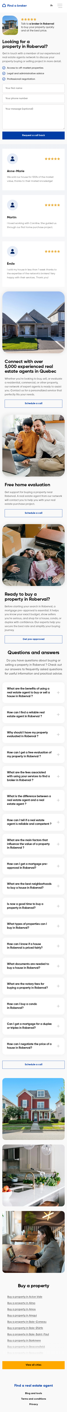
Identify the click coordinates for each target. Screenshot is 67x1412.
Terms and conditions (33, 1399)
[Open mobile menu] (59, 6)
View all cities (33, 1365)
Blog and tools (33, 1393)
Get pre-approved (33, 639)
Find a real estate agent (33, 1385)
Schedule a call (33, 403)
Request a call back (33, 135)
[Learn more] (58, 692)
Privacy (33, 1404)
